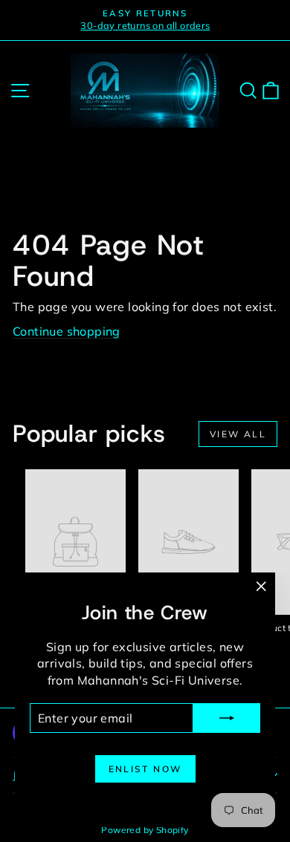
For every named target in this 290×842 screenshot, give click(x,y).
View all (238, 434)
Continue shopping (66, 331)
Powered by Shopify (144, 829)
